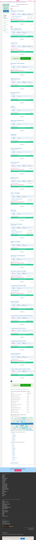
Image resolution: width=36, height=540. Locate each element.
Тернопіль (13, 458)
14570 (7, 8)
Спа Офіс (18, 271)
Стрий (13, 434)
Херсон (13, 451)
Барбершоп (4, 480)
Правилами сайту (17, 538)
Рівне (13, 456)
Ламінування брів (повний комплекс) (18, 34)
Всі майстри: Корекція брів (14, 462)
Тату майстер (4, 479)
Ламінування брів (14, 233)
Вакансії (3, 512)
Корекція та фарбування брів (16, 231)
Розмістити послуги (25, 58)
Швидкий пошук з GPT (15, 6)
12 (18, 273)
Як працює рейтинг (5, 506)
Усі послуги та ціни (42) (22, 36)
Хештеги (3, 513)
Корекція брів (13, 230)
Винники (13, 438)
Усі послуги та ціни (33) (22, 21)
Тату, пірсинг (4, 494)
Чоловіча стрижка (4, 485)
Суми (13, 455)
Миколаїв (13, 449)
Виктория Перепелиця (17, 64)
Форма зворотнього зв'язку (6, 523)
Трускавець (14, 435)
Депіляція (3, 492)
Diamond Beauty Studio (22, 315)
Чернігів (13, 452)
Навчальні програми (5, 511)
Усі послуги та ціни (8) (22, 235)
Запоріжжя (13, 447)
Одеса (13, 444)
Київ (13, 443)
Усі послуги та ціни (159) (22, 321)
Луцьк (13, 459)
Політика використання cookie (6, 507)
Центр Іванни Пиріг (21, 369)
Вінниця (13, 450)
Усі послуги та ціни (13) (22, 203)
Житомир (13, 454)
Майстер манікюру (5, 478)
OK (22, 538)
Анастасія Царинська (17, 121)
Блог (3, 509)
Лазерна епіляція (4, 491)
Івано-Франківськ (14, 457)
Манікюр (3, 495)
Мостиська (13, 439)
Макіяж (3, 490)
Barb (18, 0)
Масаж (3, 493)
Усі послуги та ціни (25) (22, 51)
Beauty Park (18, 341)
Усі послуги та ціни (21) (22, 334)
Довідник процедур (5, 510)
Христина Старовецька (18, 256)
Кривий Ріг (13, 448)
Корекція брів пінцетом (15, 290)
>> (20, 381)
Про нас (3, 500)
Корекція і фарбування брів (16, 16)
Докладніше (22, 54)
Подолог (3, 482)
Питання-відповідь (4, 508)
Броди (13, 437)
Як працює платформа (5, 501)
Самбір (13, 433)
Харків (13, 445)
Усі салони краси (4, 483)
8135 (7, 7)
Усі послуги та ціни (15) (22, 186)
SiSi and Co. (18, 328)
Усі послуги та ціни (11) (22, 72)
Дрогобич (13, 440)
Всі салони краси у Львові (14, 463)
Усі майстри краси (4, 484)
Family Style (18, 285)
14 (18, 318)
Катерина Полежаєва (17, 11)
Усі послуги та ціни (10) (22, 264)
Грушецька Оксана (16, 224)
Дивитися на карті (22, 423)
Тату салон (3, 481)
